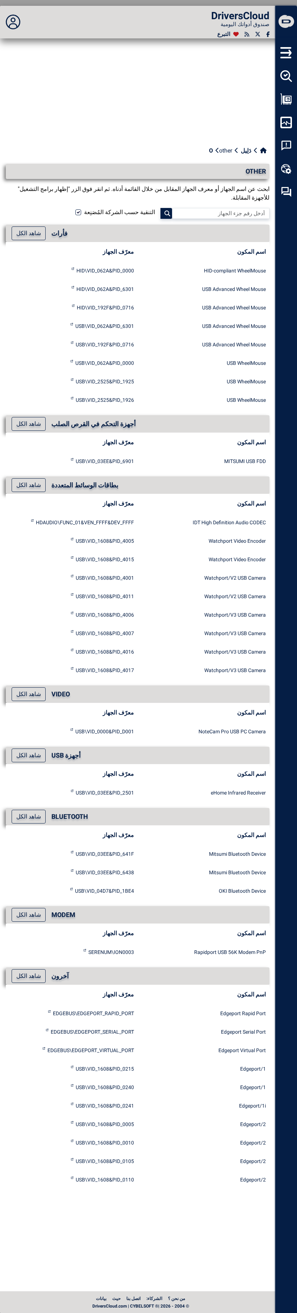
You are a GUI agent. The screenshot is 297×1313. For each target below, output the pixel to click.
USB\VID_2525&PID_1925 (105, 381)
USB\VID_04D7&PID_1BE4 (104, 891)
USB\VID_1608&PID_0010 (105, 1143)
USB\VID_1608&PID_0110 (105, 1180)
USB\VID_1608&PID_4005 (105, 541)
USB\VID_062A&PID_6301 (104, 326)
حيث (116, 1298)
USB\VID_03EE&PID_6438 (105, 872)
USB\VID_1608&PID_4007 (105, 633)
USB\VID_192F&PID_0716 (105, 344)
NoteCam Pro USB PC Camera (232, 731)
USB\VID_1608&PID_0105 (105, 1161)
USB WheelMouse (246, 363)
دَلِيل (246, 150)
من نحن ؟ (176, 1298)
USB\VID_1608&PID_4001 (105, 578)
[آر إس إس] (246, 34)
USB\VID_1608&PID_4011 (105, 596)
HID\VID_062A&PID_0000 (105, 271)
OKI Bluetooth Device (242, 891)
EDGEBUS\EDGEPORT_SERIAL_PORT (92, 1032)
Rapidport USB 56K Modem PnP (230, 952)
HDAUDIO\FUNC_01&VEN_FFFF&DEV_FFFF (85, 522)
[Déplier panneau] (13, 22)
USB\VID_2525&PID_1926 (105, 400)
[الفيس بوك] (267, 34)
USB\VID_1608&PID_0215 (105, 1069)
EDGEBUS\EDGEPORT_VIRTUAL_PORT (90, 1050)
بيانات (101, 1298)
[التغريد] (257, 34)
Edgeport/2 (253, 1124)
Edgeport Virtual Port (242, 1050)
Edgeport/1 (253, 1069)
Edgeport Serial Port (243, 1032)
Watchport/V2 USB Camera (235, 578)
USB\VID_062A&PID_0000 (104, 363)
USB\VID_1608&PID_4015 (105, 559)
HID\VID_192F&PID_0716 (105, 307)
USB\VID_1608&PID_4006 (105, 615)
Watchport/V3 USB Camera (235, 615)
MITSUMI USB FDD (245, 461)
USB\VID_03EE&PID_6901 (105, 461)
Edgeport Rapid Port (243, 1013)
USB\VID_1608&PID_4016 (105, 652)
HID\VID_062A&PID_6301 (105, 289)
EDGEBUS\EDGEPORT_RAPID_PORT (93, 1013)
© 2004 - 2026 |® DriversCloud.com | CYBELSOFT (140, 1306)
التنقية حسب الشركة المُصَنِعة (119, 212)
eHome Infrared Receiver (238, 793)
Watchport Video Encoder (237, 541)
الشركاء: (154, 1298)
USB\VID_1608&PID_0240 (105, 1087)
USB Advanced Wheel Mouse (234, 289)
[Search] (166, 213)
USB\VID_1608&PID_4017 (105, 670)
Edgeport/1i (252, 1106)
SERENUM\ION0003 (111, 952)
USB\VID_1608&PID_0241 (105, 1106)
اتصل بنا (133, 1298)
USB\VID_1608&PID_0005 (105, 1124)
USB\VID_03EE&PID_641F (105, 854)
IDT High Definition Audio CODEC (229, 522)
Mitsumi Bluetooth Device (237, 854)
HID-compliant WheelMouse (235, 271)
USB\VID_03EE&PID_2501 (105, 793)
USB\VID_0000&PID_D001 (104, 731)
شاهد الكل (28, 233)
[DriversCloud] (286, 22)
